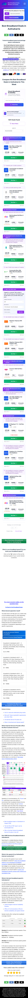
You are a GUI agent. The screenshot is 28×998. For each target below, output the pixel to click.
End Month (6, 304)
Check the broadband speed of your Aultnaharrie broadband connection (13, 862)
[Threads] (21, 35)
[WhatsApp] (6, 35)
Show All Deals (18, 531)
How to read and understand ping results (15, 712)
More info (6, 160)
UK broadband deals (19, 994)
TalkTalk (21, 803)
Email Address (7, 309)
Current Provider (7, 299)
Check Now (15, 104)
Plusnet (22, 798)
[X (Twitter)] (16, 35)
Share (22, 160)
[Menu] (24, 3)
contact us (6, 70)
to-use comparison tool (10, 992)
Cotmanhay (4, 995)
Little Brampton (11, 995)
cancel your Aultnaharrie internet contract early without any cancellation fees (14, 871)
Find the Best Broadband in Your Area (14, 10)
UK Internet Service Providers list (12, 719)
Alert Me (21, 312)
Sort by (14, 128)
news (18, 991)
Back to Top (9, 531)
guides (21, 991)
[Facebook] (11, 35)
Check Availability (14, 17)
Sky (3, 800)
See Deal (13, 157)
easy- (4, 992)
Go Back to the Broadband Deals (14, 607)
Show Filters (15, 123)
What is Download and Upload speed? (14, 722)
